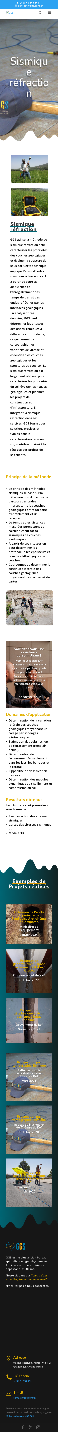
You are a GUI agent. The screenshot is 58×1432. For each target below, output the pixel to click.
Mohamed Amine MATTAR (20, 1416)
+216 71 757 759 (23, 1381)
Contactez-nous (29, 697)
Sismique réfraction (29, 77)
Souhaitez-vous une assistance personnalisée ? (29, 652)
